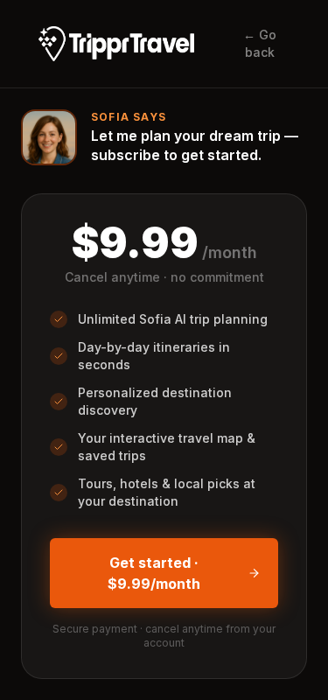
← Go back (259, 43)
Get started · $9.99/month (154, 573)
